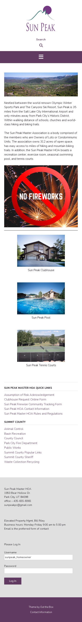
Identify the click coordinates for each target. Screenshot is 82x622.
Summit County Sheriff (18, 457)
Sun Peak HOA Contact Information (26, 409)
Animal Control (13, 429)
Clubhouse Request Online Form (25, 399)
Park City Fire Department (20, 443)
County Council (13, 438)
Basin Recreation (15, 434)
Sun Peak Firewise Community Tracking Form (33, 404)
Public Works (12, 448)
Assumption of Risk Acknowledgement (29, 395)
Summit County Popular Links (23, 452)
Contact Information (41, 612)
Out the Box (46, 607)
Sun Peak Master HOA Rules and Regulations (33, 414)
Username (10, 552)
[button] (41, 57)
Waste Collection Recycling (21, 462)
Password (10, 566)
